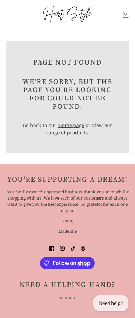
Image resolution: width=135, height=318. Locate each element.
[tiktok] (73, 247)
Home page (71, 125)
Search (67, 298)
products (77, 132)
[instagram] (62, 247)
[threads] (83, 247)
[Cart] (125, 15)
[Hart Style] (67, 15)
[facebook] (52, 247)
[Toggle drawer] (9, 15)
